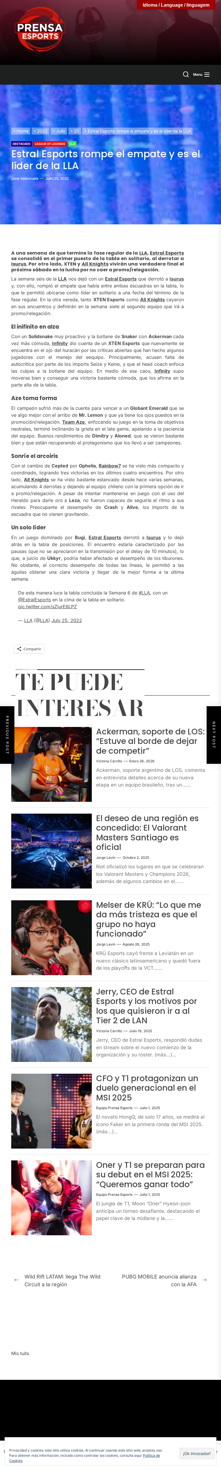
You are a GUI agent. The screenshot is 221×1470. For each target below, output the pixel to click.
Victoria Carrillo (109, 761)
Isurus (18, 264)
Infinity (60, 343)
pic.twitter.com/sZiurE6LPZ (47, 606)
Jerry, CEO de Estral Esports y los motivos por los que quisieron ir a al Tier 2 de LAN (146, 1006)
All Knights (95, 264)
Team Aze (73, 422)
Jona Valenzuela (24, 178)
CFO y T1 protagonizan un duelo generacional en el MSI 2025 (147, 1088)
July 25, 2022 (67, 620)
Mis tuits (20, 1353)
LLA (72, 143)
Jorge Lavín (105, 857)
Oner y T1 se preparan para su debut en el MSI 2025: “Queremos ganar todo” (150, 1175)
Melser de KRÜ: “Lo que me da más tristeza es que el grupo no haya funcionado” (148, 919)
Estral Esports (167, 253)
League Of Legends (50, 143)
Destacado (22, 143)
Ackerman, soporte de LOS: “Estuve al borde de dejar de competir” (150, 741)
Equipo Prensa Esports (114, 1108)
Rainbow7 (110, 466)
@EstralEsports (34, 600)
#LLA (144, 593)
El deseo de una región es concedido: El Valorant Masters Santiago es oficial (147, 833)
